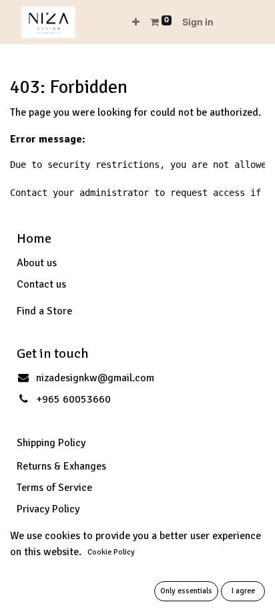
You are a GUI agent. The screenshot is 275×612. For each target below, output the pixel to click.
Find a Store (44, 311)
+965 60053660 (73, 399)
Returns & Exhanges (61, 466)
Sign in (198, 21)
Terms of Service (54, 487)
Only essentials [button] (186, 591)
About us (37, 263)
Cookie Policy (111, 552)
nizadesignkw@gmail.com (95, 378)
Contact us (41, 284)
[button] (136, 21)
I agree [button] (243, 591)
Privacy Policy (48, 509)
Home (34, 238)
